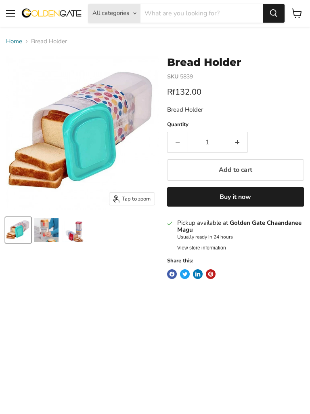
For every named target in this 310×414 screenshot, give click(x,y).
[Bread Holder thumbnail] (18, 230)
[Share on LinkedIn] (198, 274)
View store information (201, 248)
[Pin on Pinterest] (211, 274)
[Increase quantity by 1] (237, 142)
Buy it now (235, 196)
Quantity (178, 125)
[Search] (274, 13)
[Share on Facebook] (172, 274)
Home (14, 41)
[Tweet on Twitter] (185, 274)
